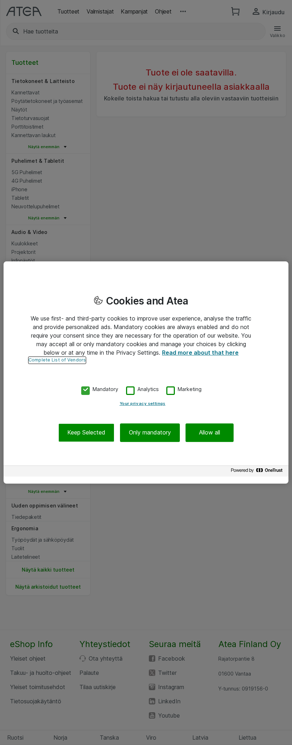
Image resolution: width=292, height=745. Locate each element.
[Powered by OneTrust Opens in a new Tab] (258, 472)
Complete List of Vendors (57, 360)
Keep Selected (86, 432)
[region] (146, 372)
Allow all (209, 432)
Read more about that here (200, 352)
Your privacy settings (143, 403)
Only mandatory (150, 432)
